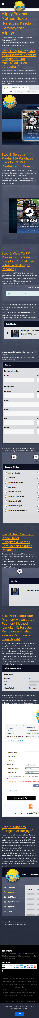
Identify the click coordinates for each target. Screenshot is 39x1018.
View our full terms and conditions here (14, 922)
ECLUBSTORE (20, 953)
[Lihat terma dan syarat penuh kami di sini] (15, 924)
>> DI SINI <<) (10, 83)
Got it (19, 1013)
